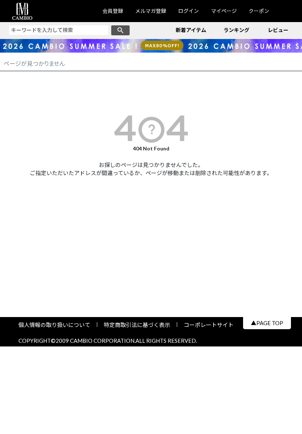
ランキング (236, 30)
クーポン (259, 11)
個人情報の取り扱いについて (57, 324)
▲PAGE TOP (267, 323)
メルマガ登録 (150, 11)
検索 (120, 30)
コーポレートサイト (205, 324)
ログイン (188, 11)
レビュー (278, 30)
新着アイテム (191, 30)
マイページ (224, 11)
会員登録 (112, 11)
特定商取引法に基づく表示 (137, 324)
